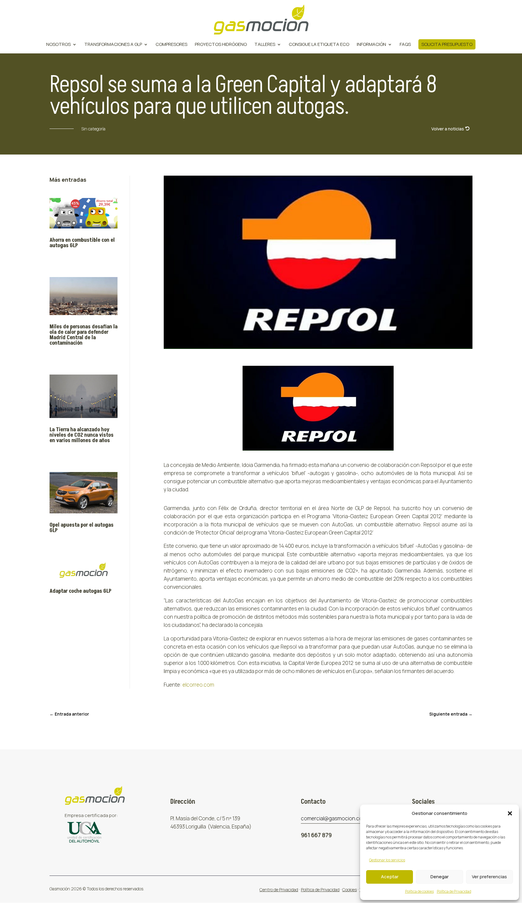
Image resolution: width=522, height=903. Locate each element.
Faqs (405, 44)
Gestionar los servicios (387, 860)
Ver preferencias (489, 876)
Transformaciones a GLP (113, 44)
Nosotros (58, 44)
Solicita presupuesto (446, 44)
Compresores (171, 44)
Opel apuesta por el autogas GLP (82, 527)
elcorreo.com (198, 684)
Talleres (264, 44)
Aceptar (389, 876)
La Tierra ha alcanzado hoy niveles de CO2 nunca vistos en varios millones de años (82, 435)
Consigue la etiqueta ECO (319, 44)
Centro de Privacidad (278, 889)
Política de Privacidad (454, 891)
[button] (510, 813)
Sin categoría (93, 129)
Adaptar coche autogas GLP (80, 591)
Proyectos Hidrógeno (221, 44)
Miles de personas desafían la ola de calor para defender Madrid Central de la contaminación (84, 335)
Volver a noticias (447, 129)
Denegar (439, 876)
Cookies (349, 889)
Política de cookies (419, 891)
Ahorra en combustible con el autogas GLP (82, 242)
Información (371, 44)
